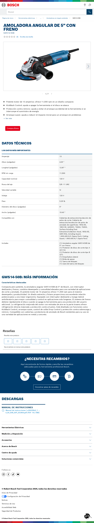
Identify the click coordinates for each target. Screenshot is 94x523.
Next (88, 66)
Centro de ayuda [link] (9, 452)
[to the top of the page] (90, 509)
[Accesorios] (90, 440)
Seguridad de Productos (11, 511)
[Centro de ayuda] (90, 452)
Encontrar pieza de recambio (47, 387)
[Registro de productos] (89, 5)
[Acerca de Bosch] (90, 446)
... (40, 18)
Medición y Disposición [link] (12, 434)
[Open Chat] (87, 516)
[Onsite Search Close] (84, 11)
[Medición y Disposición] (90, 433)
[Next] (51, 94)
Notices (5, 500)
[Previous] (42, 94)
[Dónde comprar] (84, 5)
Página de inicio (7, 18)
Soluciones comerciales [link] (12, 459)
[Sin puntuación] (10, 36)
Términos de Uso (8, 504)
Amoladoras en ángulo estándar (57, 18)
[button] (12, 128)
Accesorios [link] (7, 440)
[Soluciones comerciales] (90, 459)
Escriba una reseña (26, 37)
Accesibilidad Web (9, 507)
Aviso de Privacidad (9, 493)
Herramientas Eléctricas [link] (13, 427)
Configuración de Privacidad (18, 496)
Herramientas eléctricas (26, 18)
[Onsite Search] (89, 12)
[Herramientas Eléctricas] (90, 427)
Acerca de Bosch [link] (9, 446)
